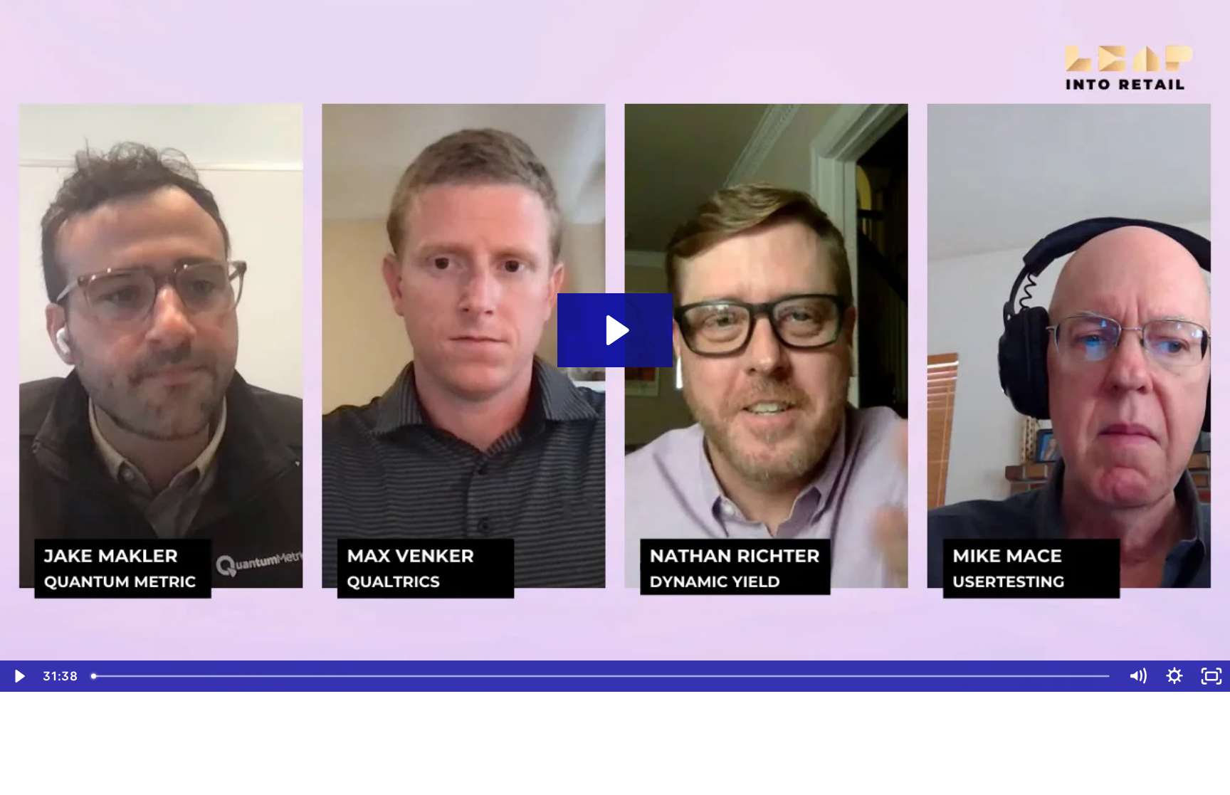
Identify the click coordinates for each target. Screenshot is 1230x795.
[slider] (601, 676)
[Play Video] (18, 676)
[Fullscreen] (1211, 676)
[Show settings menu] (1174, 676)
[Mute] (1137, 676)
